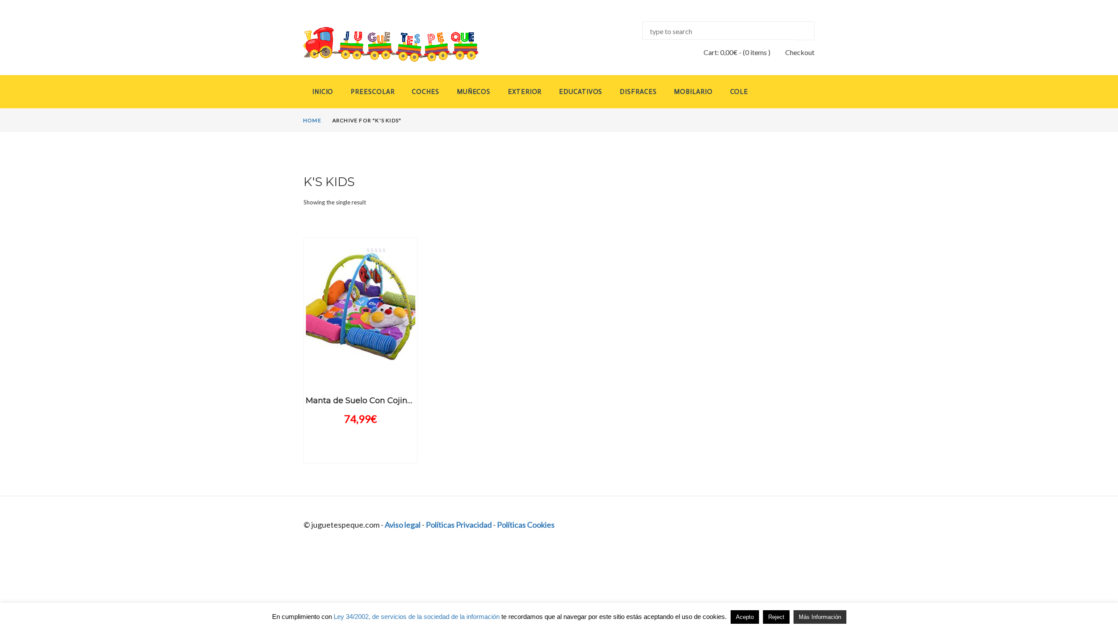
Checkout (799, 52)
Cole (739, 92)
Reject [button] (776, 617)
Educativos (580, 92)
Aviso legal (403, 524)
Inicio (322, 92)
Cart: (721, 52)
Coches (425, 92)
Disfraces (638, 92)
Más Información (820, 617)
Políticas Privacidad (459, 524)
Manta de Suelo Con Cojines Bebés (374, 400)
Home (312, 120)
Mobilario (693, 92)
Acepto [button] (745, 617)
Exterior (525, 92)
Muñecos (473, 92)
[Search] (804, 30)
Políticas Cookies (526, 524)
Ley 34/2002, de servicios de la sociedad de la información (417, 616)
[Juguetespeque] (383, 44)
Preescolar (372, 92)
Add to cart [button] (360, 375)
